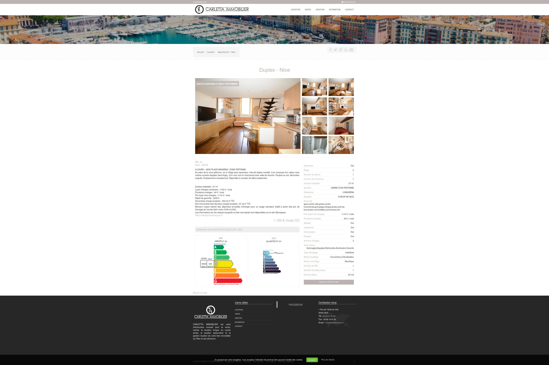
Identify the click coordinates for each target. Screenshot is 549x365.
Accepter (312, 359)
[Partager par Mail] (351, 50)
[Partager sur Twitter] (335, 50)
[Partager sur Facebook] (331, 50)
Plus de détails (327, 359)
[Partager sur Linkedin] (345, 50)
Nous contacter (329, 281)
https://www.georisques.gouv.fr (209, 215)
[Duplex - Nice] (314, 87)
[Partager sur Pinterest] (340, 50)
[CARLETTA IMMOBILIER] (221, 9)
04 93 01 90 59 (349, 2)
